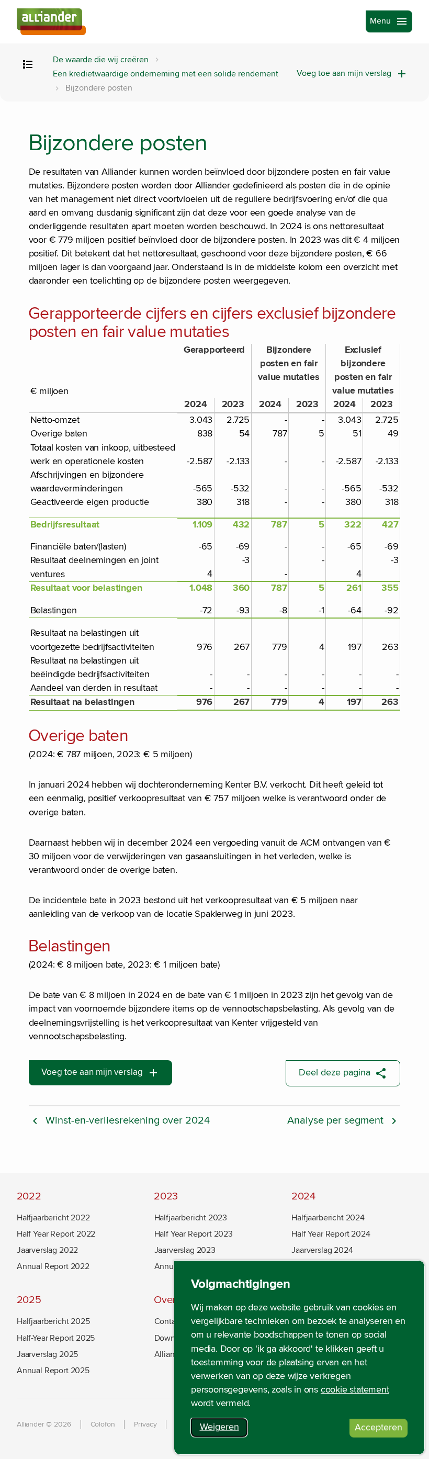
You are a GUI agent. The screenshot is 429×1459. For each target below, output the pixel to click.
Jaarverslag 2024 (322, 1250)
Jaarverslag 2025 (47, 1354)
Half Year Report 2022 (56, 1234)
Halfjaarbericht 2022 (53, 1218)
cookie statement (355, 1390)
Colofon (103, 1424)
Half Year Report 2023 (193, 1234)
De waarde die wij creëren (101, 60)
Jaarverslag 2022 (47, 1250)
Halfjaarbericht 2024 (327, 1218)
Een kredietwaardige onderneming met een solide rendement (165, 74)
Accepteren (381, 1430)
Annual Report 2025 (53, 1370)
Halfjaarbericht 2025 (53, 1321)
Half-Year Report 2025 (56, 1338)
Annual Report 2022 (53, 1266)
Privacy (145, 1424)
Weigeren (223, 1429)
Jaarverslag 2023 (185, 1250)
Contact (168, 1321)
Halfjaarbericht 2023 (190, 1218)
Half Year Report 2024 (330, 1234)
